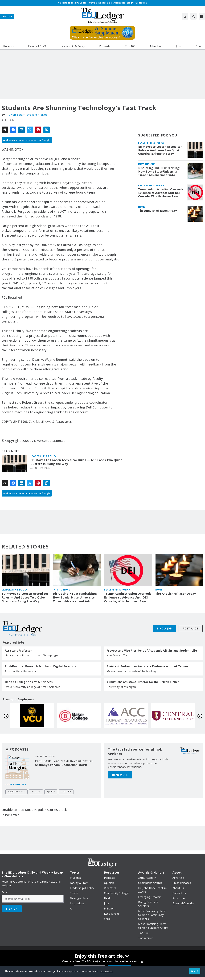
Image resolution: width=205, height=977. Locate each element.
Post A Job (190, 628)
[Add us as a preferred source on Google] (46, 130)
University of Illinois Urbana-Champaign (31, 655)
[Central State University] (79, 715)
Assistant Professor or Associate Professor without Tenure (147, 666)
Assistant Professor (18, 650)
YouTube (66, 791)
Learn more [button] (106, 971)
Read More (120, 775)
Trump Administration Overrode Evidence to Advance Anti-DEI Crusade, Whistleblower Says (160, 193)
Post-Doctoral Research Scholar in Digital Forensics (40, 666)
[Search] (193, 16)
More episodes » (16, 784)
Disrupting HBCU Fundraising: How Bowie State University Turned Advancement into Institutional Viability (159, 171)
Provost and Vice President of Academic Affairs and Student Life (152, 650)
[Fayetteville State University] (173, 715)
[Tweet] (30, 130)
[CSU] (126, 715)
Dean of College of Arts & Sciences (29, 682)
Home (141, 206)
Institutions (146, 164)
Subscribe (6, 16)
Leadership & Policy (43, 456)
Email (5, 892)
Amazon (36, 791)
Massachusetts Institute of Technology (132, 671)
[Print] (5, 130)
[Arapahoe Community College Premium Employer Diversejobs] (32, 715)
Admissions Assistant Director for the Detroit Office (143, 682)
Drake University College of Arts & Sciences (32, 687)
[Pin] (38, 130)
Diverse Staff (17, 114)
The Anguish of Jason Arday (157, 210)
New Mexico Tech (118, 655)
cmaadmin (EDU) (37, 114)
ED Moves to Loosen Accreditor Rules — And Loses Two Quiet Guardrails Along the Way (76, 462)
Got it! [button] (194, 971)
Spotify (51, 791)
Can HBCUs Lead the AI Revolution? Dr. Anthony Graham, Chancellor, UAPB (64, 763)
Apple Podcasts (16, 791)
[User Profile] (185, 16)
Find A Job (164, 628)
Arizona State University (20, 671)
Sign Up (11, 908)
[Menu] (202, 16)
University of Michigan (121, 687)
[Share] (13, 130)
